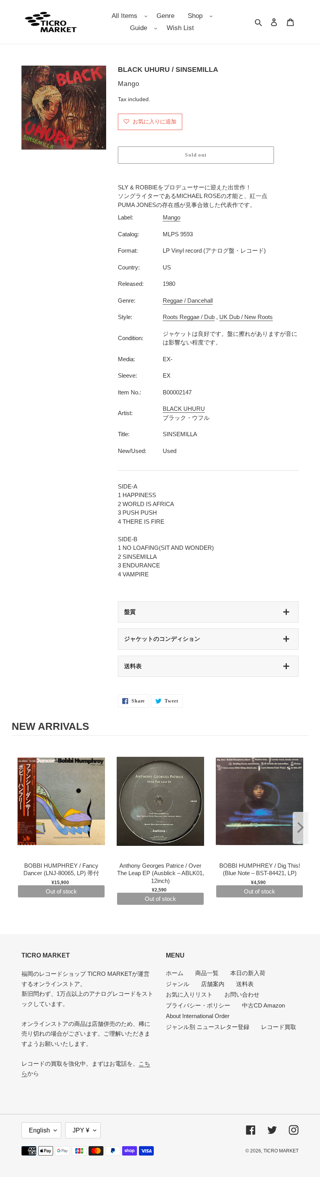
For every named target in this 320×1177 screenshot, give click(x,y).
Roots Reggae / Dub (189, 317)
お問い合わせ (242, 994)
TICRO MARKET (281, 1151)
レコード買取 (278, 1027)
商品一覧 (207, 973)
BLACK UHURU (184, 408)
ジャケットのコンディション (162, 638)
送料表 (133, 666)
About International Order (197, 1016)
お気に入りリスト (189, 994)
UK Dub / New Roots (246, 317)
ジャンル (177, 984)
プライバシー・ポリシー (198, 1005)
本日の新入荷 (247, 973)
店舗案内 (212, 984)
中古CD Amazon (263, 1005)
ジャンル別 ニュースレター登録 (207, 1027)
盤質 (130, 611)
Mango (171, 217)
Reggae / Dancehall (188, 300)
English (39, 1130)
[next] (300, 828)
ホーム (174, 973)
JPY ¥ (81, 1130)
